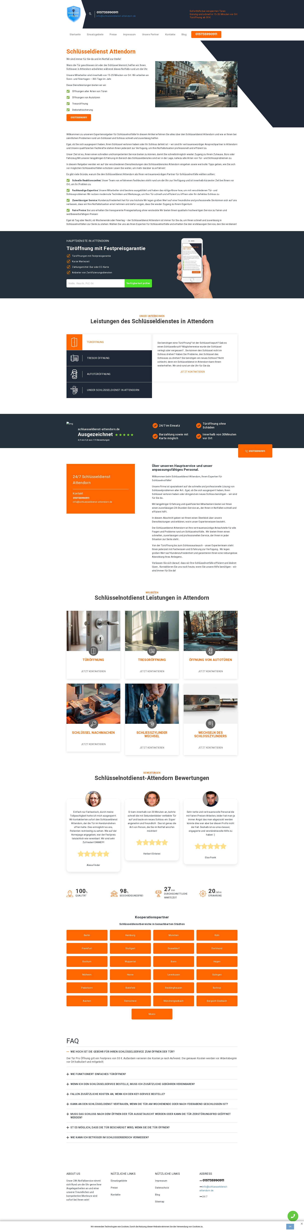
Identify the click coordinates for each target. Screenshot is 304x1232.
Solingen (217, 974)
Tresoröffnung (152, 660)
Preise (113, 34)
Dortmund (217, 948)
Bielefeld (130, 988)
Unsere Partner (150, 34)
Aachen (87, 1001)
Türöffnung (93, 660)
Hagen (217, 961)
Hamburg (130, 935)
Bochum (86, 961)
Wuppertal (130, 961)
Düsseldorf (174, 948)
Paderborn (87, 988)
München (174, 935)
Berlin (87, 935)
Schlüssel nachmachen (93, 732)
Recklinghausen (173, 988)
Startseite (75, 34)
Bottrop (217, 988)
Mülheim (87, 974)
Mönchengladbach (174, 1001)
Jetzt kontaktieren (192, 372)
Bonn (173, 961)
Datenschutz (162, 1187)
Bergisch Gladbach (217, 1001)
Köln (217, 935)
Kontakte (170, 34)
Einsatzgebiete (95, 34)
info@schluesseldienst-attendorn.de (116, 16)
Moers (152, 1014)
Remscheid (130, 1001)
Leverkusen (174, 974)
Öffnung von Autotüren (210, 660)
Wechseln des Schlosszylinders (210, 734)
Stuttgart (130, 948)
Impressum (129, 34)
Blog (184, 34)
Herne (130, 974)
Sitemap (159, 1201)
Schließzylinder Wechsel (152, 734)
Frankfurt (87, 948)
